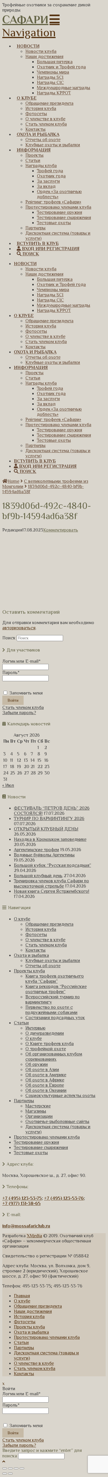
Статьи (21, 1022)
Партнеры (24, 1100)
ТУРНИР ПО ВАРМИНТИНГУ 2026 (49, 818)
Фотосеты (36, 934)
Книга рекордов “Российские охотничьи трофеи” (56, 989)
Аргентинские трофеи (36, 849)
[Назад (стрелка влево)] (4, 1473)
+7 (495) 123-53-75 (22, 1198)
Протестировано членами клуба (47, 1137)
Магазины (35, 1111)
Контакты (35, 950)
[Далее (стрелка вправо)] (10, 1473)
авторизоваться (18, 627)
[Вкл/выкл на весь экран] (16, 1468)
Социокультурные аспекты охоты (60, 1095)
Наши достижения (33, 1311)
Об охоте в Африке (44, 1080)
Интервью (35, 1028)
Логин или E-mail (21, 661)
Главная (22, 1295)
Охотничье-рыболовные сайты (57, 1121)
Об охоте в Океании (46, 1090)
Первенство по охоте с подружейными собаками (51, 1010)
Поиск (9, 638)
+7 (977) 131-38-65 (21, 1203)
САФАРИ (25, 19)
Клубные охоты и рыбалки (52, 960)
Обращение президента (49, 924)
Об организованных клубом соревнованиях (53, 1056)
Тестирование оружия (36, 1142)
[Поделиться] (10, 1468)
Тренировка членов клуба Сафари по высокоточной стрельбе (51, 883)
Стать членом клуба (23, 707)
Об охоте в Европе (44, 1085)
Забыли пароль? (19, 712)
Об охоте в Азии (42, 1069)
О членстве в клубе (45, 939)
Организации (39, 1116)
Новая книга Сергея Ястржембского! (51, 891)
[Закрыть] (4, 1468)
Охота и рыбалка (31, 955)
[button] (31, 26)
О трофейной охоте (45, 1048)
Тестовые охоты (31, 1152)
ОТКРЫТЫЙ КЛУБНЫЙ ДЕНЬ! (46, 829)
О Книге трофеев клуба (49, 1043)
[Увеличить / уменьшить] (22, 1468)
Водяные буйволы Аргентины (44, 855)
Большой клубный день (38, 875)
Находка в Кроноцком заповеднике (50, 839)
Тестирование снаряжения (41, 1147)
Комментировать (60, 530)
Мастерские (38, 1106)
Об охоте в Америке (45, 1074)
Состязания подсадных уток (55, 1017)
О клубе (22, 919)
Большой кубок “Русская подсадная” (52, 865)
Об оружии (36, 1064)
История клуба (40, 929)
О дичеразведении (44, 1033)
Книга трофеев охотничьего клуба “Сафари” (54, 979)
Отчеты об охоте (42, 965)
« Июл (8, 785)
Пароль (11, 672)
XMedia (34, 1235)
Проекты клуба (29, 971)
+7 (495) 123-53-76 (64, 1198)
